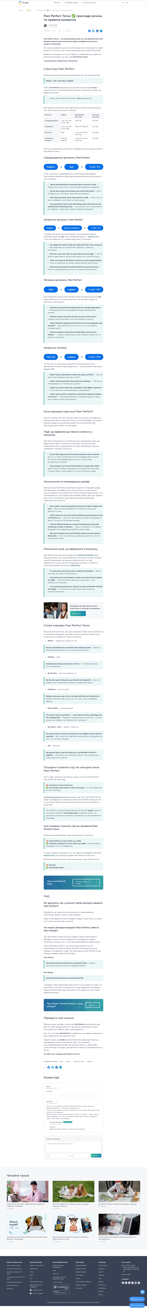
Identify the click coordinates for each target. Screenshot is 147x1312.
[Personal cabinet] (127, 2)
